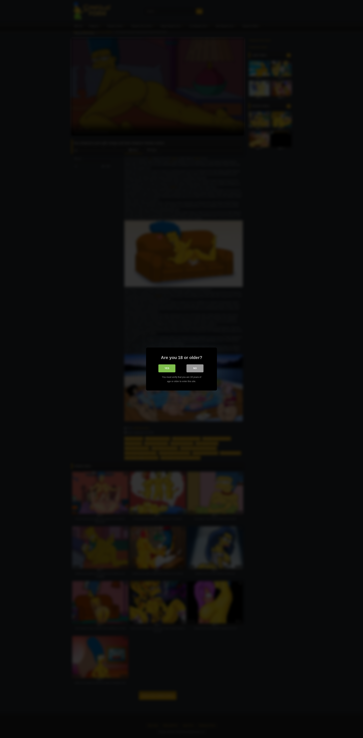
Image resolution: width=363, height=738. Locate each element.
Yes (167, 368)
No (195, 368)
